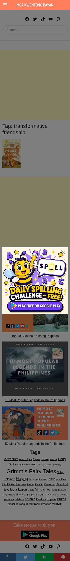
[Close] (63, 252)
